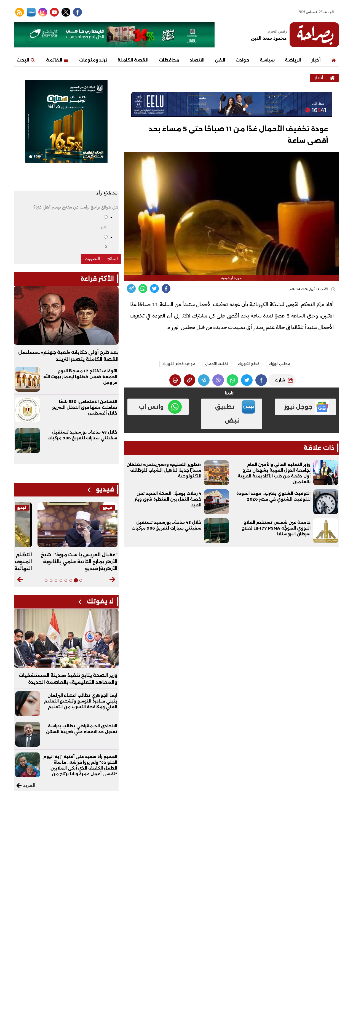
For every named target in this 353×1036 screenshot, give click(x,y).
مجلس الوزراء (279, 364)
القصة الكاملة (132, 60)
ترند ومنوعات (93, 60)
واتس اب (151, 407)
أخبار (315, 60)
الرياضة (293, 60)
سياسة (267, 60)
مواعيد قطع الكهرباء (178, 364)
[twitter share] (154, 288)
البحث (23, 60)
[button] (112, 579)
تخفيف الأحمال (216, 364)
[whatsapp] (189, 380)
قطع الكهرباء (248, 364)
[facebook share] (166, 288)
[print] (175, 380)
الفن (220, 60)
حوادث (242, 60)
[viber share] (131, 288)
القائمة (54, 60)
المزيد (28, 785)
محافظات (169, 60)
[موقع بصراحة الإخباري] (314, 34)
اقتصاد (197, 60)
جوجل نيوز (298, 407)
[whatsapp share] (142, 288)
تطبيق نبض (227, 414)
